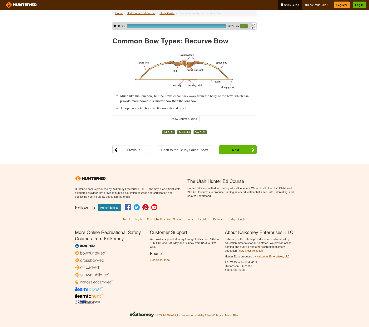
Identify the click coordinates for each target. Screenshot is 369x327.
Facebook (128, 207)
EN (254, 25)
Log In (359, 5)
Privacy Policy (212, 315)
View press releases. (250, 250)
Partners (218, 219)
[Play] (115, 25)
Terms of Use (232, 315)
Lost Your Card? (318, 5)
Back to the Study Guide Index (184, 149)
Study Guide (291, 5)
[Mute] (237, 26)
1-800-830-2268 (160, 260)
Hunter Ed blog (109, 207)
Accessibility (197, 315)
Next (235, 149)
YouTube (154, 207)
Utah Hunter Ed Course (141, 13)
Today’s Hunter (237, 219)
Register (341, 5)
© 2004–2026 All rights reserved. (173, 315)
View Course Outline (184, 119)
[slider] (245, 26)
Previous (133, 149)
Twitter (137, 207)
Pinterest (145, 207)
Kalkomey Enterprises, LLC (273, 256)
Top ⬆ (126, 219)
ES (253, 28)
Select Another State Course (164, 219)
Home (119, 13)
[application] (184, 26)
